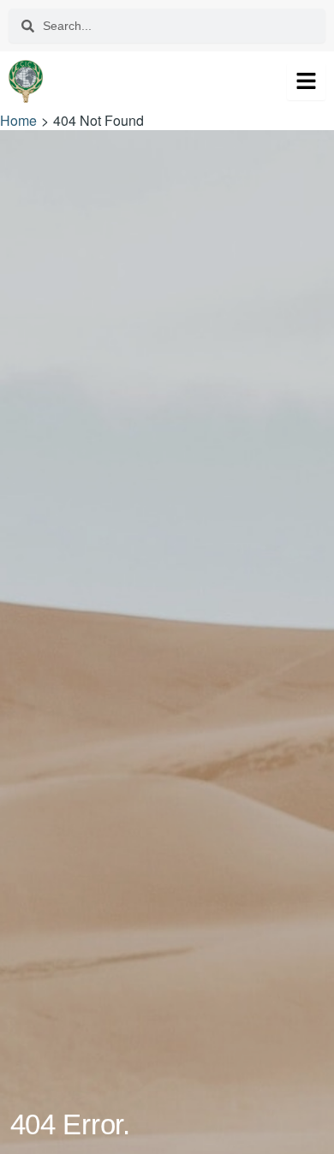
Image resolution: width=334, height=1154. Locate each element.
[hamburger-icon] (306, 81)
